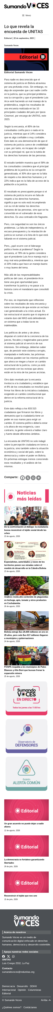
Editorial (6, 993)
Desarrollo (22, 986)
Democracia (8, 986)
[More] (38, 477)
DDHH (33, 986)
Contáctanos (30, 1007)
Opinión (22, 990)
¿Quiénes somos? (11, 1007)
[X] (27, 477)
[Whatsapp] (33, 477)
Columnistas (34, 990)
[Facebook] (22, 477)
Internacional (9, 990)
